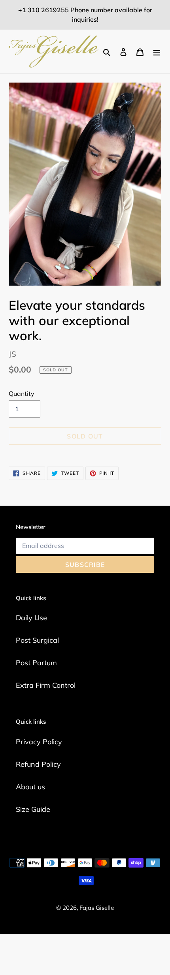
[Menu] (156, 51)
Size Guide (33, 809)
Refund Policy (38, 764)
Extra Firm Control (46, 685)
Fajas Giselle (96, 907)
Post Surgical (37, 640)
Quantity (21, 393)
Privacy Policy (39, 741)
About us (30, 786)
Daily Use (31, 617)
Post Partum (36, 662)
